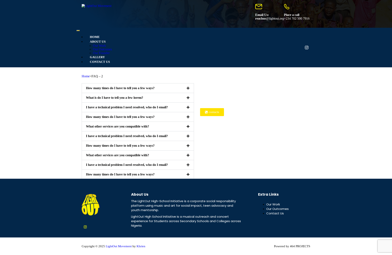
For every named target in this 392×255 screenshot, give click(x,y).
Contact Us (100, 61)
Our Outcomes (102, 49)
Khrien (141, 246)
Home (95, 37)
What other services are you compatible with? (117, 126)
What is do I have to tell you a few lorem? (114, 97)
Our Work (99, 45)
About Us (98, 41)
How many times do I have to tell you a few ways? (120, 88)
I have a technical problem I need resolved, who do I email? (127, 107)
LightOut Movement (119, 246)
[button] (138, 88)
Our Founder (101, 53)
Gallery (97, 57)
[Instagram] (307, 47)
